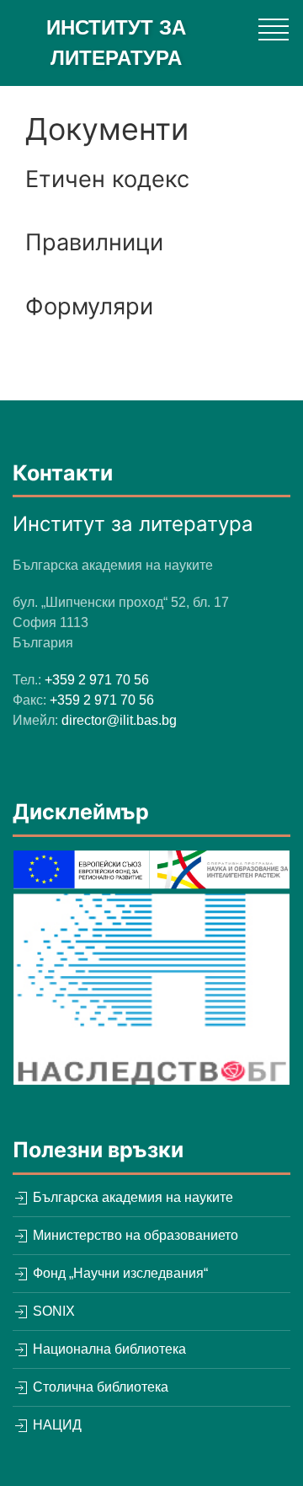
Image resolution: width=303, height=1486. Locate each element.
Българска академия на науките (131, 1197)
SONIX (52, 1311)
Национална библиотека (107, 1349)
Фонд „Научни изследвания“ (118, 1273)
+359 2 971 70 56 (97, 680)
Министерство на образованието (133, 1235)
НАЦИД (55, 1425)
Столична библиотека (98, 1387)
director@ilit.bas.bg (119, 720)
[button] (273, 29)
